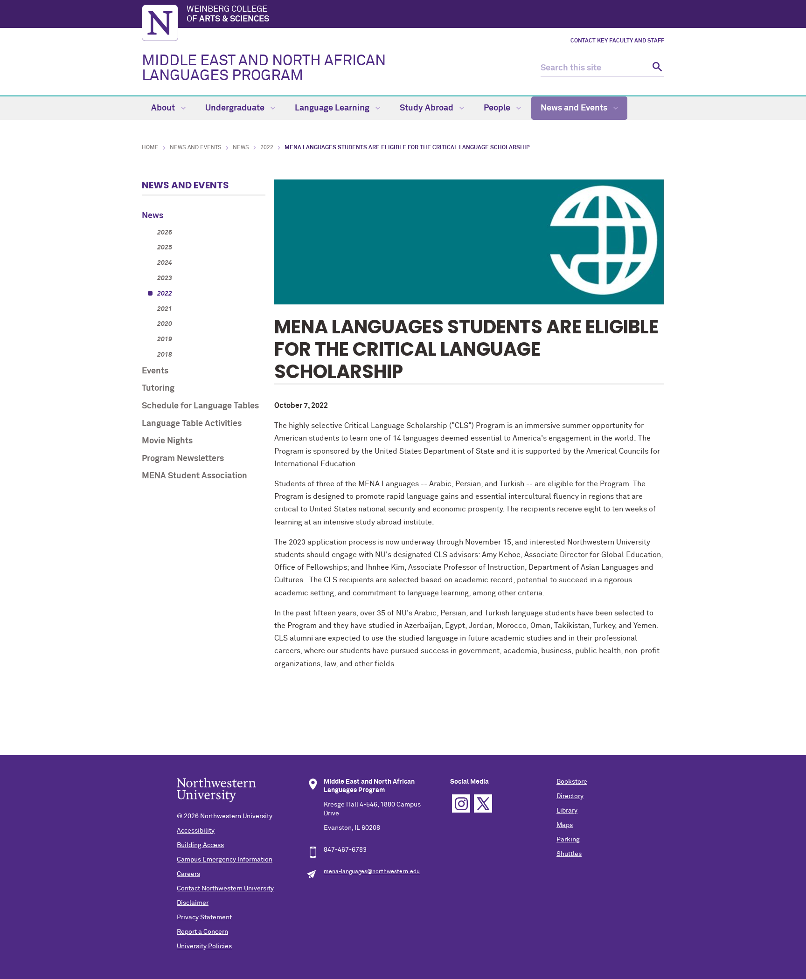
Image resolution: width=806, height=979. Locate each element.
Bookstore (571, 782)
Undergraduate (235, 108)
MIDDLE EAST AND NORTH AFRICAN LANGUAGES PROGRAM (264, 68)
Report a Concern (202, 932)
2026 (164, 232)
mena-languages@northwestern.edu (372, 872)
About (164, 108)
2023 (164, 278)
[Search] (656, 68)
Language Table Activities (192, 424)
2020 (164, 324)
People (498, 108)
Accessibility (196, 830)
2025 (164, 247)
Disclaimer (192, 903)
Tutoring (158, 388)
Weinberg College (228, 14)
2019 (164, 339)
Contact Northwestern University (225, 888)
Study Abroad (427, 108)
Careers (188, 874)
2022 (266, 148)
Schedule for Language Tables (200, 406)
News (241, 148)
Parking (568, 839)
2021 (164, 309)
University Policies (204, 946)
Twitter (483, 803)
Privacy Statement (204, 917)
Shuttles (569, 854)
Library (566, 810)
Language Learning (333, 108)
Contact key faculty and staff (617, 41)
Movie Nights (167, 441)
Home (150, 148)
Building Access (200, 845)
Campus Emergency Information (224, 859)
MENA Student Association (194, 476)
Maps (564, 825)
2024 (164, 263)
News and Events (575, 108)
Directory (570, 796)
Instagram (461, 803)
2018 (164, 355)
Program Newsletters (183, 459)
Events (155, 371)
